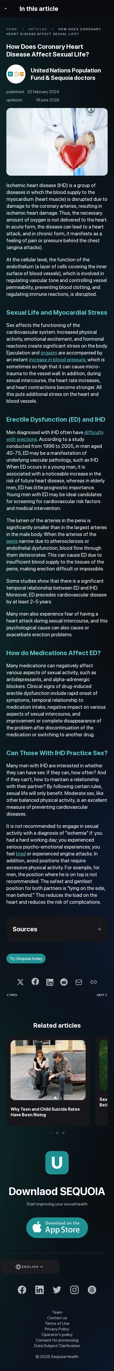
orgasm (49, 353)
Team (57, 1312)
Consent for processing (57, 1340)
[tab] (51, 1133)
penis (12, 541)
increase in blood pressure (57, 360)
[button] (37, 1267)
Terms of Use (57, 1323)
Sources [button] (25, 929)
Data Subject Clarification (57, 1345)
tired (21, 854)
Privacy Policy (57, 1328)
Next (100, 995)
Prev (13, 995)
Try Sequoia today (26, 958)
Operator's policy (57, 1334)
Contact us (57, 1317)
